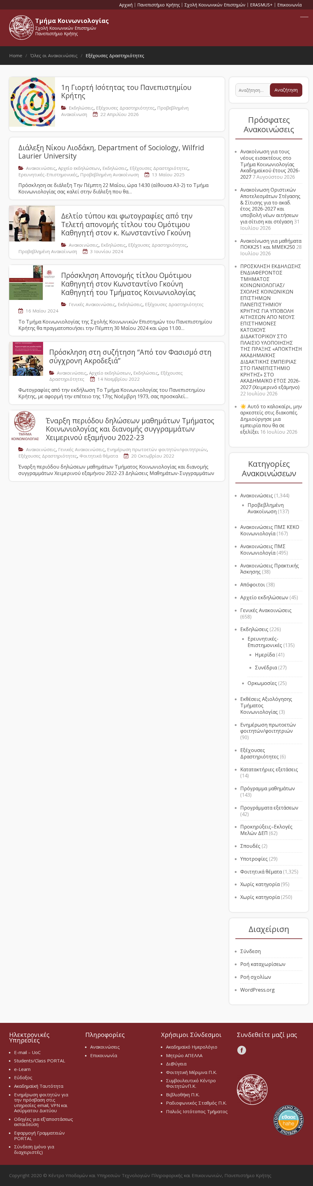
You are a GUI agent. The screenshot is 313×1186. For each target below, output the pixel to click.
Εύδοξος (23, 1077)
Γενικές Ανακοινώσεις (92, 304)
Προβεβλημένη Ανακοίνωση (109, 174)
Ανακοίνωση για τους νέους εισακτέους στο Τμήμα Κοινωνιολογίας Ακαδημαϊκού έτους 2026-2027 (270, 164)
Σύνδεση (250, 951)
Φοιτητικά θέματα (98, 456)
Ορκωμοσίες (262, 683)
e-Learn (22, 1069)
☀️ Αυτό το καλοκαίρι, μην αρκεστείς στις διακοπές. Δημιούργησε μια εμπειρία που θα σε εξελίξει (271, 419)
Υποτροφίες (254, 858)
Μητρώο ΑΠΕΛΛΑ (184, 1055)
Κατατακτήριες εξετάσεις (269, 769)
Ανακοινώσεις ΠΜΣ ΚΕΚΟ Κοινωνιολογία (269, 530)
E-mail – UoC (27, 1052)
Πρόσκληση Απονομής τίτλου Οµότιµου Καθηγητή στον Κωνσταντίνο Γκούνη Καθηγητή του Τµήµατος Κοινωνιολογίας (128, 283)
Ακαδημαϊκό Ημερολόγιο (191, 1047)
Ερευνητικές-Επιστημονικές (48, 174)
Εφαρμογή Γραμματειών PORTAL (39, 1135)
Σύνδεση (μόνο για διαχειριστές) (34, 1149)
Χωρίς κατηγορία (260, 884)
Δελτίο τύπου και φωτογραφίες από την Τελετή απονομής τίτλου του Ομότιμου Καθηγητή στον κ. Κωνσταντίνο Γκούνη (127, 224)
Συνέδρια (266, 667)
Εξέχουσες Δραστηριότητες (125, 108)
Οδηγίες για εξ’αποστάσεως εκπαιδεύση (43, 1122)
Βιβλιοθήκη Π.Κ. (183, 1094)
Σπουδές (250, 846)
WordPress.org (257, 989)
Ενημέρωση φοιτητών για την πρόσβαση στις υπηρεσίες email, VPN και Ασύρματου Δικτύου (41, 1102)
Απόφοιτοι (252, 584)
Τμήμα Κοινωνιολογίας (72, 21)
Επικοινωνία (289, 5)
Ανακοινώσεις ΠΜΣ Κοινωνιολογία (262, 549)
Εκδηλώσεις (81, 108)
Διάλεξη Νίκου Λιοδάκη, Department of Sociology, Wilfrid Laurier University (111, 152)
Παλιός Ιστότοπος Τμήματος (197, 1111)
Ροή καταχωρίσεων (262, 964)
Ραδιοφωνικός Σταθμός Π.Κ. (196, 1103)
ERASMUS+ (261, 5)
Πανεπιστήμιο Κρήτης (158, 5)
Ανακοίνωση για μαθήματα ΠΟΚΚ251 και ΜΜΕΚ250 (270, 244)
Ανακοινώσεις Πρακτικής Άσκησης (269, 568)
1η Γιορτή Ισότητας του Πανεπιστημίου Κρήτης (126, 91)
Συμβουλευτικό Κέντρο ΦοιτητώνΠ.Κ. (191, 1083)
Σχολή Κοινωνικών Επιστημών (214, 5)
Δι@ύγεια (176, 1064)
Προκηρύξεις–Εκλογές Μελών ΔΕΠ (266, 829)
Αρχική (126, 5)
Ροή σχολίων (255, 977)
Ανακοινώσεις (41, 168)
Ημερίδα (265, 654)
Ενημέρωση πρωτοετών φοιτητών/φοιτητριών (157, 449)
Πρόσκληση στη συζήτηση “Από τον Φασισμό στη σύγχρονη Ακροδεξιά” (130, 356)
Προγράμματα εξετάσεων (269, 807)
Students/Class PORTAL (39, 1060)
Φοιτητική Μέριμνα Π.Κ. (191, 1072)
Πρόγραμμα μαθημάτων (267, 788)
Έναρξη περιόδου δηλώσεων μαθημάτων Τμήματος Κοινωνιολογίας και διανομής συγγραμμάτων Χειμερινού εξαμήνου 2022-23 (130, 429)
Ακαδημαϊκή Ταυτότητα (38, 1086)
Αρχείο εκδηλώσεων (79, 168)
